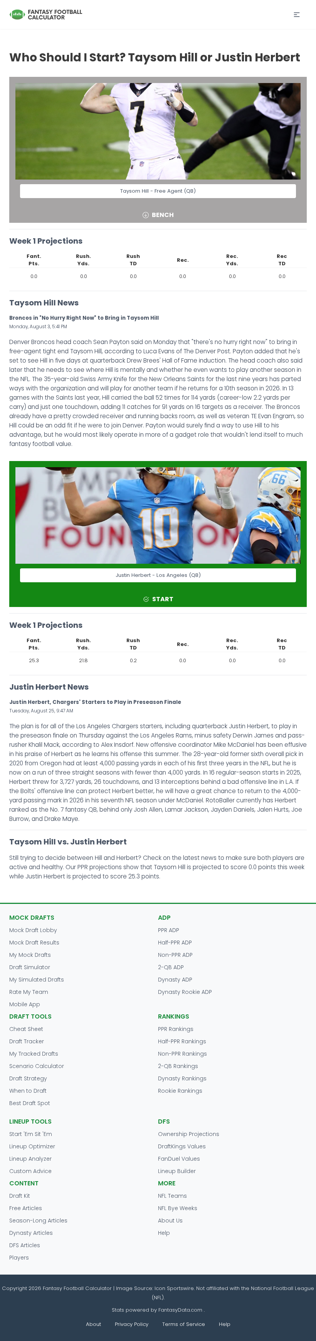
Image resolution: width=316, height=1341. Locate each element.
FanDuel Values (179, 1159)
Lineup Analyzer (30, 1159)
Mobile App (24, 1004)
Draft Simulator (29, 967)
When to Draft (28, 1091)
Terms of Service (183, 1324)
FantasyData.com (181, 1310)
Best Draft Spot (29, 1103)
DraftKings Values (182, 1146)
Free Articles (25, 1208)
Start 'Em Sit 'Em (30, 1134)
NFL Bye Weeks (177, 1208)
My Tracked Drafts (33, 1054)
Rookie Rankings (180, 1091)
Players (19, 1257)
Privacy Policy (131, 1324)
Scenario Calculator (36, 1066)
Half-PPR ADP (175, 942)
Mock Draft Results (34, 942)
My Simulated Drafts (36, 979)
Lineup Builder (177, 1171)
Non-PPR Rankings (182, 1054)
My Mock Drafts (30, 955)
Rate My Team (28, 992)
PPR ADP (168, 930)
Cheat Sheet (26, 1029)
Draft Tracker (26, 1041)
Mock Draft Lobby (33, 930)
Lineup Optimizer (32, 1146)
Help (164, 1233)
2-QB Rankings (178, 1066)
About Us (170, 1220)
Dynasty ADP (175, 979)
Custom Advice (30, 1171)
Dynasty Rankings (182, 1078)
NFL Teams (172, 1196)
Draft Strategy (28, 1078)
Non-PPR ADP (175, 955)
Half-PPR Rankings (182, 1041)
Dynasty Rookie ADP (185, 992)
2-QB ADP (171, 967)
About (93, 1324)
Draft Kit (19, 1196)
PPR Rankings (175, 1029)
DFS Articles (24, 1245)
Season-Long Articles (38, 1220)
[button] (297, 14)
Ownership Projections (188, 1134)
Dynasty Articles (31, 1233)
